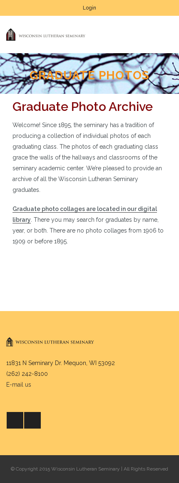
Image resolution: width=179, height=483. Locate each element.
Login (89, 8)
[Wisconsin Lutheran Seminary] (45, 34)
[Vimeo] (32, 420)
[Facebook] (15, 420)
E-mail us (18, 384)
